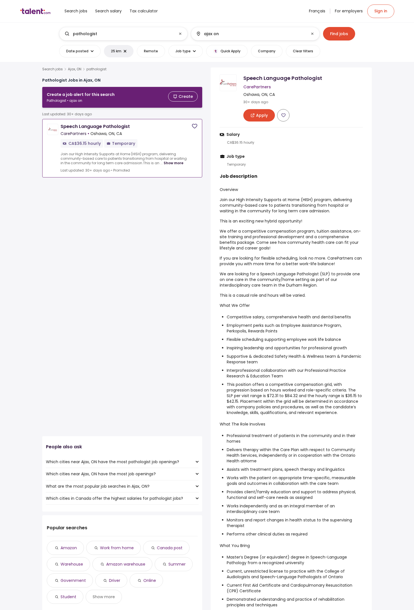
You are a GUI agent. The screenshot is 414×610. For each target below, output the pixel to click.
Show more (173, 163)
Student (68, 597)
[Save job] (194, 126)
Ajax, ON (74, 69)
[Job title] (118, 34)
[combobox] (123, 34)
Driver (114, 580)
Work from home (117, 548)
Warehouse (72, 564)
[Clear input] (180, 34)
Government (73, 580)
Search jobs (52, 69)
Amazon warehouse (125, 564)
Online (149, 580)
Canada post (169, 548)
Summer (177, 564)
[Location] (250, 34)
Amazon (69, 548)
